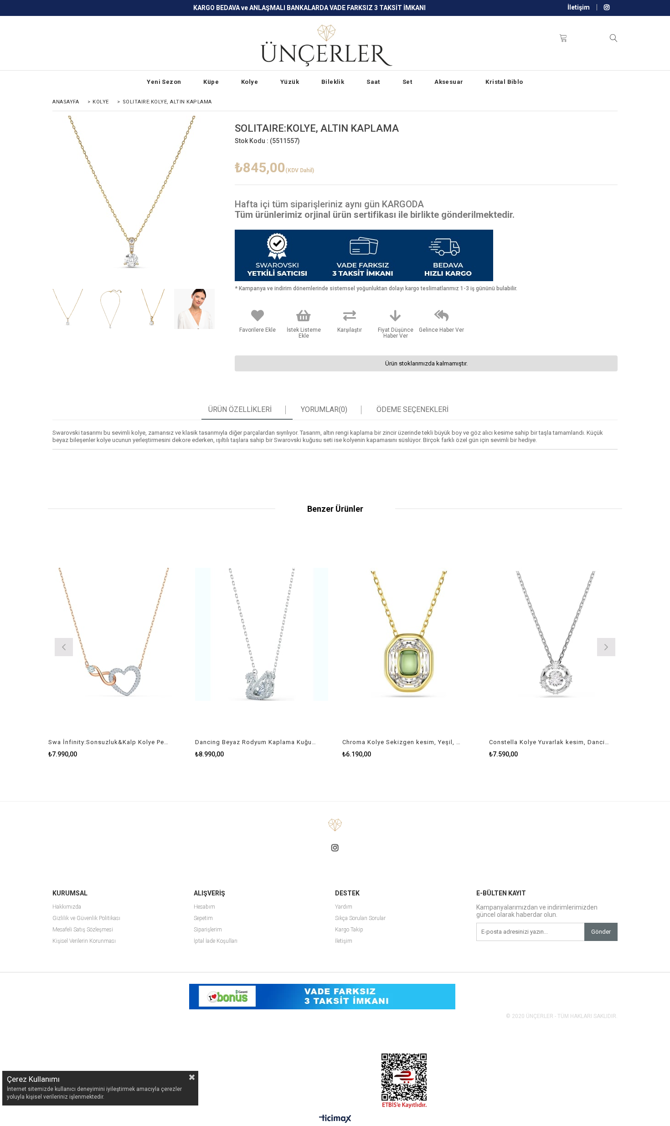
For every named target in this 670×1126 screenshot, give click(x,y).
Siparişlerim (208, 930)
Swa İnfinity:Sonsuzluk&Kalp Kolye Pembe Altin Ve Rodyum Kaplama (109, 742)
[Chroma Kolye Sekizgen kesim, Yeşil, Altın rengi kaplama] (409, 634)
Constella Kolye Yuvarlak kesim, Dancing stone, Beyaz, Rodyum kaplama (550, 742)
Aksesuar (448, 81)
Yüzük (289, 81)
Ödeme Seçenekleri (412, 410)
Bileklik (332, 81)
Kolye (249, 81)
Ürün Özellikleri (240, 410)
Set (407, 81)
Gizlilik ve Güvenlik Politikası (86, 918)
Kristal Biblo (504, 81)
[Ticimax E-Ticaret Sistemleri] (335, 1119)
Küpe (211, 81)
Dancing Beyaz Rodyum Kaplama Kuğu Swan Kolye (256, 742)
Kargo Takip (349, 930)
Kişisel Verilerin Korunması (84, 941)
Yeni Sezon (164, 81)
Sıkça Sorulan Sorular (360, 918)
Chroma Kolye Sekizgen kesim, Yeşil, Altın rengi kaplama (403, 742)
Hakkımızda (66, 907)
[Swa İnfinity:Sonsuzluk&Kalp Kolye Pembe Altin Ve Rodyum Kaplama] (115, 634)
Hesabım (204, 907)
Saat (373, 81)
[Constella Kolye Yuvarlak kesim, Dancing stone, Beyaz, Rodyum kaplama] (556, 634)
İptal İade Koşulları (215, 941)
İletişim (578, 7)
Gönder (601, 931)
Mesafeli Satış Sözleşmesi (82, 930)
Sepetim (203, 918)
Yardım (343, 907)
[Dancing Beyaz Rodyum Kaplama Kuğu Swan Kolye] (262, 634)
